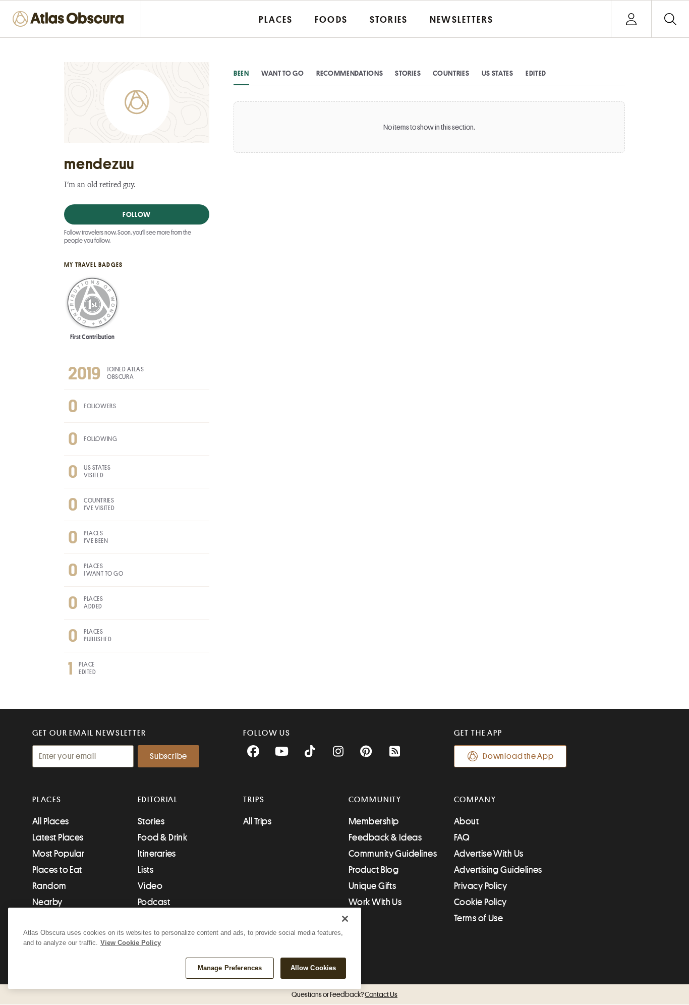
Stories (408, 73)
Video (150, 886)
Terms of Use (478, 918)
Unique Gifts (372, 886)
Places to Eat (57, 870)
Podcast (154, 902)
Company (475, 800)
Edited (536, 73)
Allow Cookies (313, 968)
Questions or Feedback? (344, 994)
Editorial (158, 800)
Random (49, 886)
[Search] (670, 19)
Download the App (518, 756)
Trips (254, 800)
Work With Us (375, 902)
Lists (145, 870)
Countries (451, 73)
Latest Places (58, 837)
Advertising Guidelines (498, 870)
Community (375, 800)
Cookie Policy (480, 902)
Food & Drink (162, 837)
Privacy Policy (480, 886)
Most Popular (58, 854)
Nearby (47, 902)
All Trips (257, 821)
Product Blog (373, 870)
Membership (374, 821)
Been (241, 73)
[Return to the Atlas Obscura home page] (70, 19)
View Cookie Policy (130, 942)
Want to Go (282, 73)
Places (47, 800)
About (466, 821)
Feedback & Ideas (385, 837)
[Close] (345, 919)
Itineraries (157, 854)
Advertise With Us (489, 854)
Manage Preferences (230, 968)
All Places (50, 821)
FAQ (462, 837)
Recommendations (349, 73)
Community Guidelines (393, 854)
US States (497, 73)
